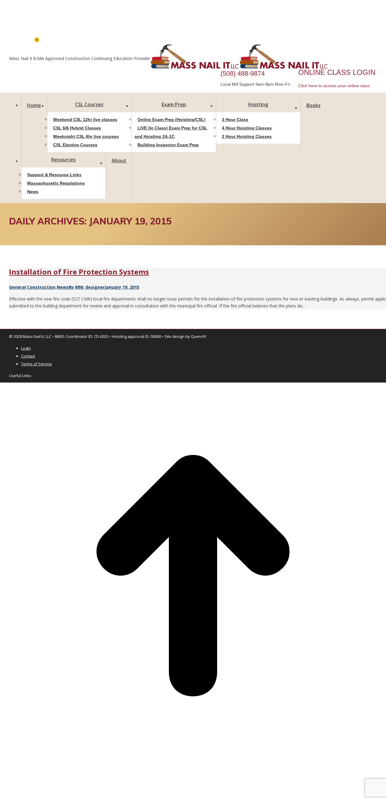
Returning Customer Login (34, 19)
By (87, 287)
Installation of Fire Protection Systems (79, 272)
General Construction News (39, 287)
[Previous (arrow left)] (2, 789)
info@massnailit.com (29, 6)
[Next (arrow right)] (6, 789)
